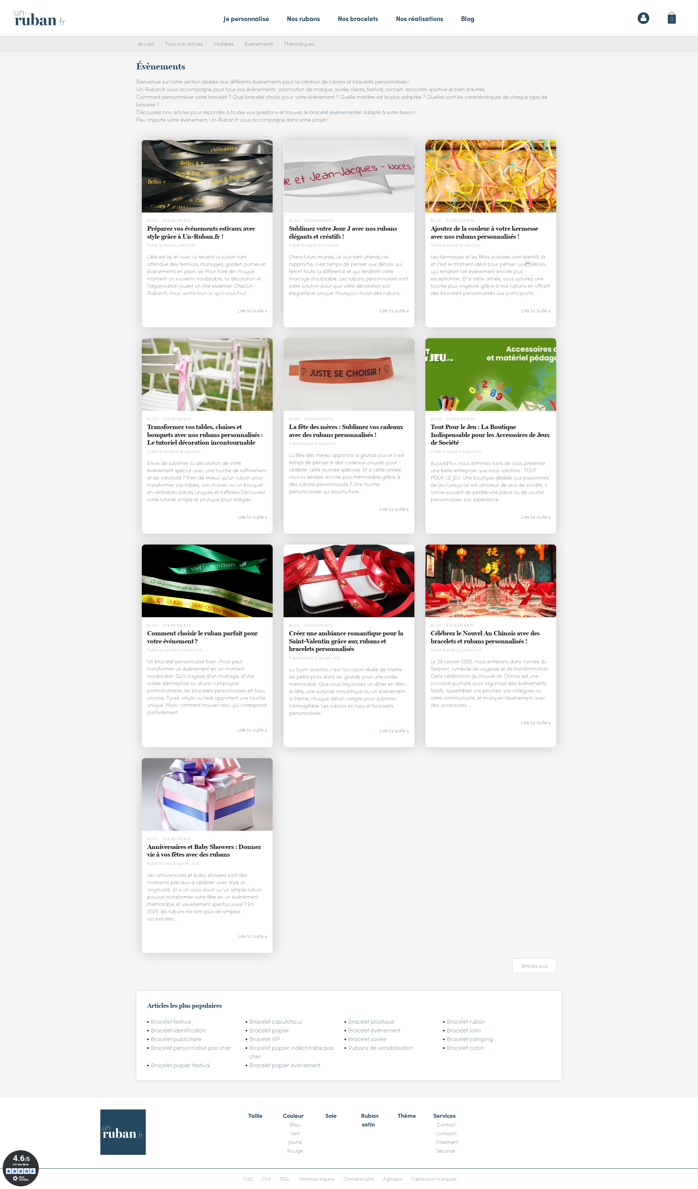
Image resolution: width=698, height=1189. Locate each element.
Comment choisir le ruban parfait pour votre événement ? (202, 637)
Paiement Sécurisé (447, 1146)
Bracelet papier (269, 1030)
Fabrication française (434, 1178)
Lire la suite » (252, 310)
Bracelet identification (178, 1030)
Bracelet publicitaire (176, 1039)
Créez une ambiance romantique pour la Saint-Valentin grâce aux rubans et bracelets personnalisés (346, 641)
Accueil (146, 43)
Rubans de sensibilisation (380, 1047)
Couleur (293, 1115)
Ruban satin (369, 1119)
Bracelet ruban (466, 1021)
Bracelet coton (465, 1047)
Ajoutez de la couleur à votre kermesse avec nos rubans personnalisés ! (484, 232)
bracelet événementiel (335, 112)
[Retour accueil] (40, 18)
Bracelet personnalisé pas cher (191, 1047)
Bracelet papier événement (284, 1065)
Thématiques (299, 43)
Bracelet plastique (371, 1021)
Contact (446, 1124)
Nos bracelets (358, 18)
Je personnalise (246, 18)
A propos (392, 1178)
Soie (331, 1115)
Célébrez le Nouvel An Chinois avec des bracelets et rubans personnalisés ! (485, 637)
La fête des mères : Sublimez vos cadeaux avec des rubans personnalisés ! (346, 431)
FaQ (248, 1178)
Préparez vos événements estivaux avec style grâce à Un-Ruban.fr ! (201, 232)
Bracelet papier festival (180, 1065)
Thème (407, 1115)
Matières (224, 43)
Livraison (446, 1133)
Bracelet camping (470, 1039)
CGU (285, 1178)
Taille (255, 1115)
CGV (266, 1178)
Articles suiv (535, 965)
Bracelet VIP (264, 1039)
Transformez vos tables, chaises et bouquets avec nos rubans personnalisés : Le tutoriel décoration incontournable (205, 434)
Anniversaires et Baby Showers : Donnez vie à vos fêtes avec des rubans (204, 851)
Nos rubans (303, 18)
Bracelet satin (464, 1030)
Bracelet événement (374, 1030)
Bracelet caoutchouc (276, 1021)
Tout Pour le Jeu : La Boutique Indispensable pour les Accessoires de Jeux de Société (490, 434)
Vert (295, 1133)
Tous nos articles (184, 43)
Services (444, 1115)
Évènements (259, 43)
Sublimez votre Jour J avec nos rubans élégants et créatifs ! (343, 232)
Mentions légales (316, 1178)
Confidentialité (359, 1178)
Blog (467, 18)
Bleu (295, 1124)
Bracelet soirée (367, 1039)
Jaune (295, 1141)
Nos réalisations (419, 18)
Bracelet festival (171, 1021)
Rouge (295, 1150)
